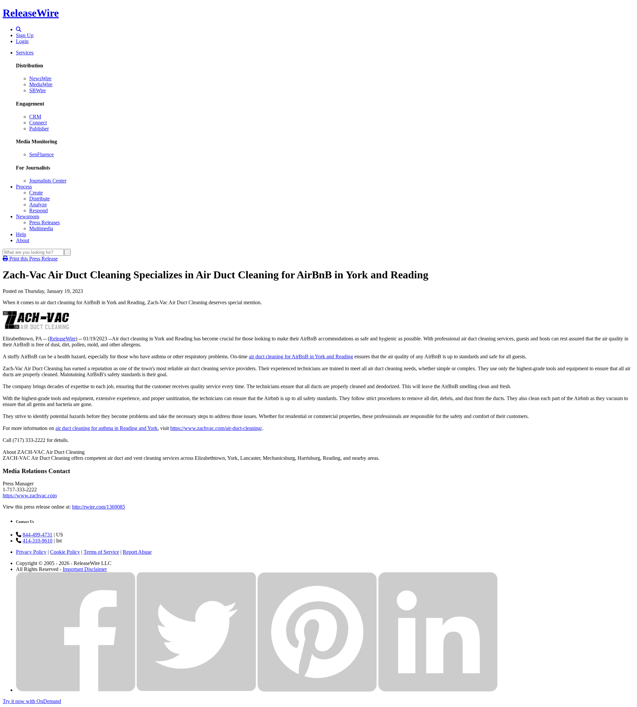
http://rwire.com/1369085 (98, 507)
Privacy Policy (31, 552)
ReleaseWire (31, 13)
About (22, 240)
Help (21, 234)
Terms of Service (101, 552)
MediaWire (40, 84)
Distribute (39, 198)
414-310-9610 (37, 540)
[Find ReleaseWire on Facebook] (75, 690)
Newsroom (27, 216)
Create (36, 192)
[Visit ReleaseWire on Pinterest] (317, 690)
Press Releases (44, 222)
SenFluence (41, 154)
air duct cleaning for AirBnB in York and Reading (301, 356)
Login (22, 41)
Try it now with (32, 701)
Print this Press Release (33, 258)
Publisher (39, 128)
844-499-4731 (37, 534)
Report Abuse (137, 552)
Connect (38, 122)
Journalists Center (47, 180)
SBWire (37, 90)
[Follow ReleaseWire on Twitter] (196, 690)
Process (24, 186)
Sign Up (25, 35)
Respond (38, 210)
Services (25, 52)
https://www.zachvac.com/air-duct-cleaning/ (216, 428)
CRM (35, 116)
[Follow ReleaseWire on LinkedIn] (438, 690)
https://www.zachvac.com (30, 495)
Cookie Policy (65, 552)
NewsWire (40, 78)
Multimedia (41, 228)
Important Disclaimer (85, 569)
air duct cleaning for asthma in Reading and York (106, 428)
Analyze (38, 204)
